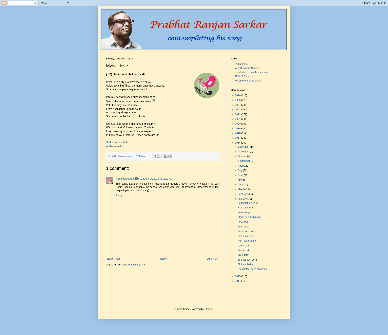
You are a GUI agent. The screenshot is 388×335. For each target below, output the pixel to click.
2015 (238, 276)
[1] (153, 100)
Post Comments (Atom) (133, 264)
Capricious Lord (246, 231)
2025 (238, 100)
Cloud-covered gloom (249, 217)
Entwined (242, 222)
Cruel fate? (243, 255)
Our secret (243, 250)
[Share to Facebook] (166, 156)
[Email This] (154, 156)
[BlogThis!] (158, 156)
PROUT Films (241, 76)
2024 (238, 105)
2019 (238, 128)
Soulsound (243, 226)
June (241, 175)
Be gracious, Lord (247, 259)
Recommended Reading (247, 80)
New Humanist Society (246, 68)
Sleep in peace (245, 236)
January (242, 199)
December (244, 146)
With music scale (246, 240)
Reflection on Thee (247, 203)
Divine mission (245, 264)
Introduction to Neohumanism (250, 72)
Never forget (244, 212)
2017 (238, 137)
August (242, 165)
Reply (119, 195)
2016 (238, 142)
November (244, 151)
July (240, 170)
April (241, 184)
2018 (238, 133)
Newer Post (113, 258)
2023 (238, 109)
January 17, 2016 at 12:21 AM (156, 178)
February (243, 194)
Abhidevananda (125, 178)
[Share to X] (162, 156)
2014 (238, 281)
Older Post (212, 258)
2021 (238, 119)
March (241, 189)
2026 (238, 95)
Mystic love (243, 245)
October (242, 156)
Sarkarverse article (117, 142)
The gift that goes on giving (252, 269)
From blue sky (245, 207)
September (244, 161)
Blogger (209, 309)
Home (163, 258)
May (240, 180)
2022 (238, 114)
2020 (238, 123)
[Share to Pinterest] (170, 156)
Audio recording (115, 146)
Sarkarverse (241, 64)
